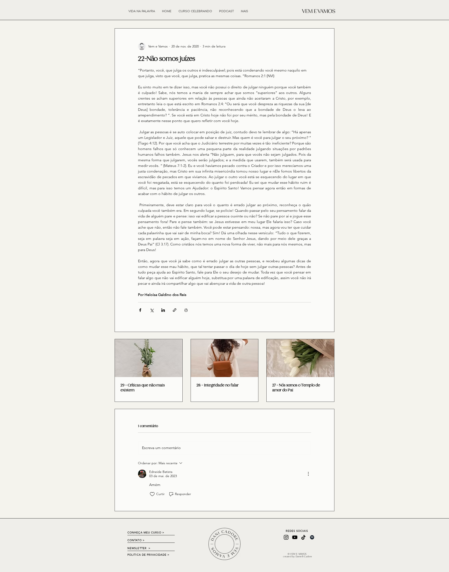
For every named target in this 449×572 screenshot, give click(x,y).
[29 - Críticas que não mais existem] (148, 358)
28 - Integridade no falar (217, 385)
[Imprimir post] (186, 310)
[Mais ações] (308, 474)
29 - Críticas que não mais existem (142, 387)
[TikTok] (303, 537)
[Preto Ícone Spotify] (312, 537)
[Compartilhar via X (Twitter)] (151, 310)
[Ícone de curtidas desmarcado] (152, 494)
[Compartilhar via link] (174, 310)
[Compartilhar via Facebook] (140, 310)
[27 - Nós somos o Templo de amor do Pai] (300, 358)
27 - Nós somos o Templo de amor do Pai (296, 387)
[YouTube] (295, 537)
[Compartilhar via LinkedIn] (163, 310)
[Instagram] (286, 537)
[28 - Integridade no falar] (224, 358)
